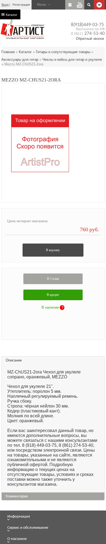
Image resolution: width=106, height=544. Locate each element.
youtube (79, 5)
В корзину (53, 250)
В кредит (53, 295)
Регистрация (21, 4)
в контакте (70, 5)
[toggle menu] (56, 519)
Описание (14, 360)
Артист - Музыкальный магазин (23, 29)
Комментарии (17, 496)
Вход (5, 4)
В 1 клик (53, 279)
